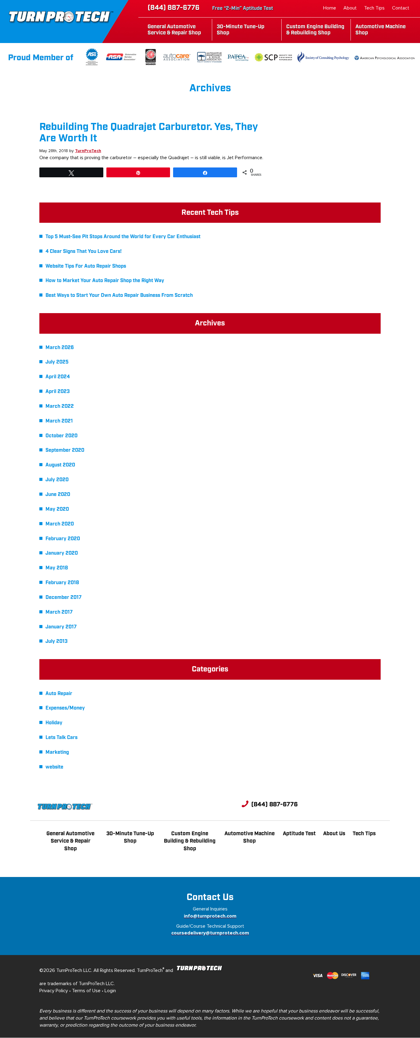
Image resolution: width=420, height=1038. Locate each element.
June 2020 (58, 494)
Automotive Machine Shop (380, 29)
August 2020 (60, 465)
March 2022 (60, 406)
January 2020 (62, 553)
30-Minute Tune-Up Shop (240, 29)
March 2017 (59, 612)
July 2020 (57, 480)
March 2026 (60, 347)
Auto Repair (59, 693)
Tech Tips (374, 8)
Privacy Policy (53, 990)
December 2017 (63, 597)
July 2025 (57, 362)
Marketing (57, 752)
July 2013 (57, 641)
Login (110, 990)
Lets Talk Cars (61, 737)
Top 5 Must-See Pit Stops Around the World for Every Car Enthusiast (124, 237)
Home (329, 8)
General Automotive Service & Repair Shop (174, 29)
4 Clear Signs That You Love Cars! (83, 251)
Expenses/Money (65, 708)
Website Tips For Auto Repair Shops (86, 266)
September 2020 (65, 450)
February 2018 (62, 583)
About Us (334, 833)
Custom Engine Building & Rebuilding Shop (315, 29)
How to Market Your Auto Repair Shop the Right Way (105, 280)
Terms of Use (86, 990)
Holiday (54, 723)
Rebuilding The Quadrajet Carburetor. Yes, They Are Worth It (148, 132)
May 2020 (57, 509)
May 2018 (57, 568)
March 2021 (59, 421)
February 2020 (63, 539)
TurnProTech (88, 151)
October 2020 (61, 436)
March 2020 (60, 524)
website (54, 767)
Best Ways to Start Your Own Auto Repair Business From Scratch (119, 295)
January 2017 (61, 627)
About (350, 8)
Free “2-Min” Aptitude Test (242, 8)
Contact (400, 8)
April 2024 (58, 377)
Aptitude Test (299, 833)
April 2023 (58, 391)
